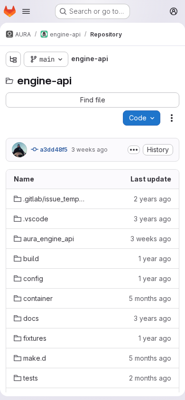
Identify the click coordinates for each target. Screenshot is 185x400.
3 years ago (152, 219)
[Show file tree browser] (13, 59)
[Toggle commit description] (134, 149)
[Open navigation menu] (26, 11)
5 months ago (150, 298)
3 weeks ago (89, 149)
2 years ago (152, 199)
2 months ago (150, 378)
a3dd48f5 (52, 149)
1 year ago (155, 259)
